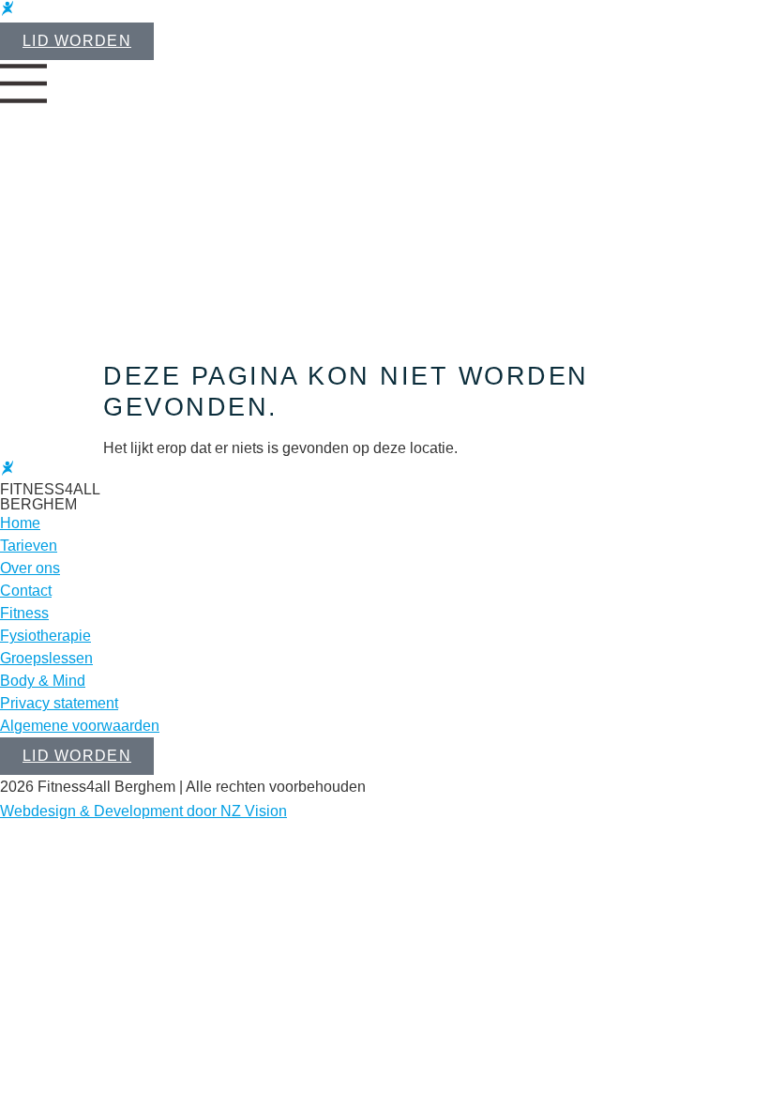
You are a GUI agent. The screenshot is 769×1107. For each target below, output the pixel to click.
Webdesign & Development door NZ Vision (143, 811)
